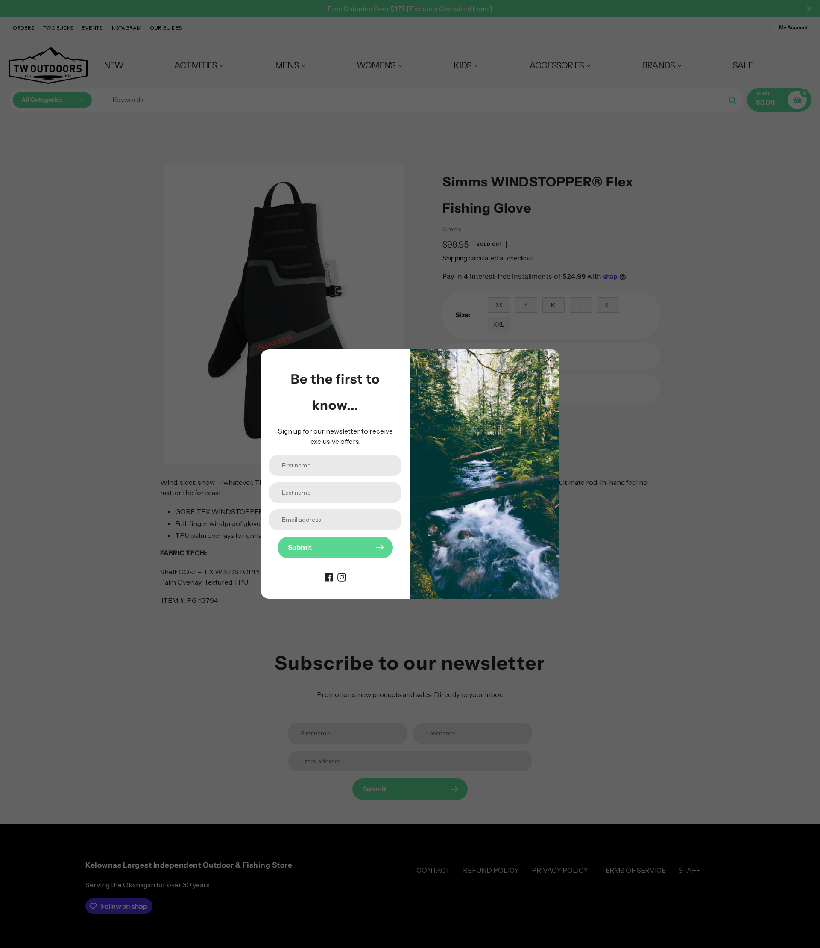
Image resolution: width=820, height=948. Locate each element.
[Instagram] (341, 576)
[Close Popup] (548, 359)
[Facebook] (329, 576)
